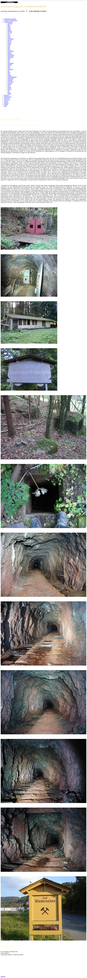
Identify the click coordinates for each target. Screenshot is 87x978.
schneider (10, 80)
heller (8, 45)
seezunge (9, 83)
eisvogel (9, 32)
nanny (9, 58)
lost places (7, 100)
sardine (9, 75)
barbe (8, 26)
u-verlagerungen (8, 22)
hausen (9, 43)
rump (8, 72)
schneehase (10, 78)
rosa (8, 71)
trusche (9, 89)
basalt (9, 28)
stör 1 (8, 86)
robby (9, 68)
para (8, 61)
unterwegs (7, 98)
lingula (9, 52)
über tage (6, 95)
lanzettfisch (10, 51)
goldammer (10, 39)
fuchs (8, 35)
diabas (9, 29)
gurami (9, 42)
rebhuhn (9, 64)
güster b (9, 40)
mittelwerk (10, 57)
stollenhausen (7, 97)
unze (8, 92)
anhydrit (9, 23)
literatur (6, 104)
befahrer (6, 103)
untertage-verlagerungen (10, 20)
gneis (8, 37)
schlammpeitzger (11, 77)
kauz (8, 46)
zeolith (9, 93)
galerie (6, 101)
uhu (8, 90)
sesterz (9, 84)
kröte (8, 48)
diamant (9, 31)
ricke (8, 66)
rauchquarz (10, 63)
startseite (3, 976)
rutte (8, 74)
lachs (8, 49)
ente (8, 34)
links (5, 106)
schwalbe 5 (10, 81)
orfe (8, 60)
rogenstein (10, 69)
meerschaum (10, 55)
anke (8, 25)
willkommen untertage (10, 19)
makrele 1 (10, 54)
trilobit (9, 87)
